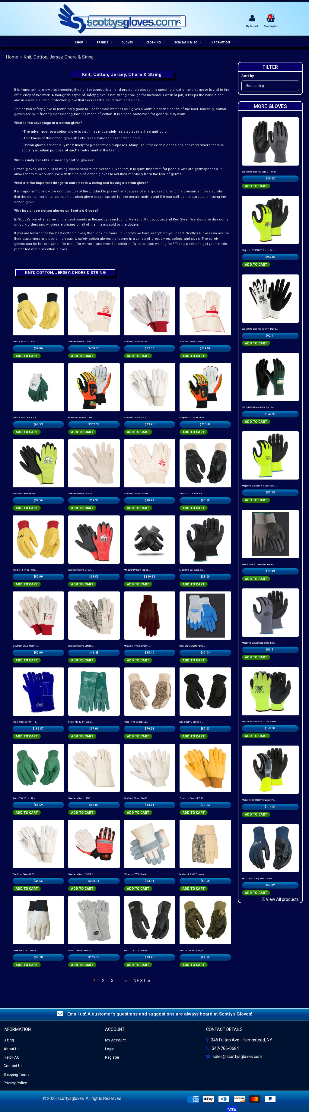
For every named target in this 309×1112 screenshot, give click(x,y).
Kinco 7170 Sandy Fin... (192, 493)
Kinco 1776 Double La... (136, 722)
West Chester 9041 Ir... (25, 722)
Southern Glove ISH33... (81, 493)
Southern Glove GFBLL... (25, 493)
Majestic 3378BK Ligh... (192, 570)
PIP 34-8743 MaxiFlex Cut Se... (259, 407)
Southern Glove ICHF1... (137, 417)
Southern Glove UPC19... (137, 341)
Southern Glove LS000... (81, 341)
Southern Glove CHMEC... (81, 874)
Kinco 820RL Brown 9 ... (192, 722)
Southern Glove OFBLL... (81, 570)
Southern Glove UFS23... (192, 798)
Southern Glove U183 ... (25, 874)
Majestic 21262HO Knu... (193, 417)
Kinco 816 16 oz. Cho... (25, 341)
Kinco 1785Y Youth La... (25, 417)
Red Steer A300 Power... (193, 646)
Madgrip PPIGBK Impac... (137, 570)
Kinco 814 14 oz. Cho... (25, 570)
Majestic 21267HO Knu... (81, 417)
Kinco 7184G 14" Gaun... (80, 722)
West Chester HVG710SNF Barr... (260, 721)
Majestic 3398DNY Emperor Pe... (259, 800)
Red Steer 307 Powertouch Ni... (259, 564)
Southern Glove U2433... (136, 798)
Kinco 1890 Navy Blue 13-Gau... (258, 878)
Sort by (247, 76)
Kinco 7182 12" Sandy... (136, 950)
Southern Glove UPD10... (81, 646)
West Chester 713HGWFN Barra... (260, 329)
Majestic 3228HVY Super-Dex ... (259, 485)
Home (12, 57)
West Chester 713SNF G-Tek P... (260, 171)
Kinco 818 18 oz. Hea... (25, 798)
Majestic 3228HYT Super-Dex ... (259, 250)
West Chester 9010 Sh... (81, 950)
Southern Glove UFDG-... (80, 798)
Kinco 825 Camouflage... (192, 950)
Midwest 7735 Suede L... (137, 874)
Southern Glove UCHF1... (26, 646)
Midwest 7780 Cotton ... (26, 950)
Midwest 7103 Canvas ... (193, 874)
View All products (282, 899)
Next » (142, 980)
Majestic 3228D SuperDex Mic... (259, 643)
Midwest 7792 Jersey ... (137, 646)
